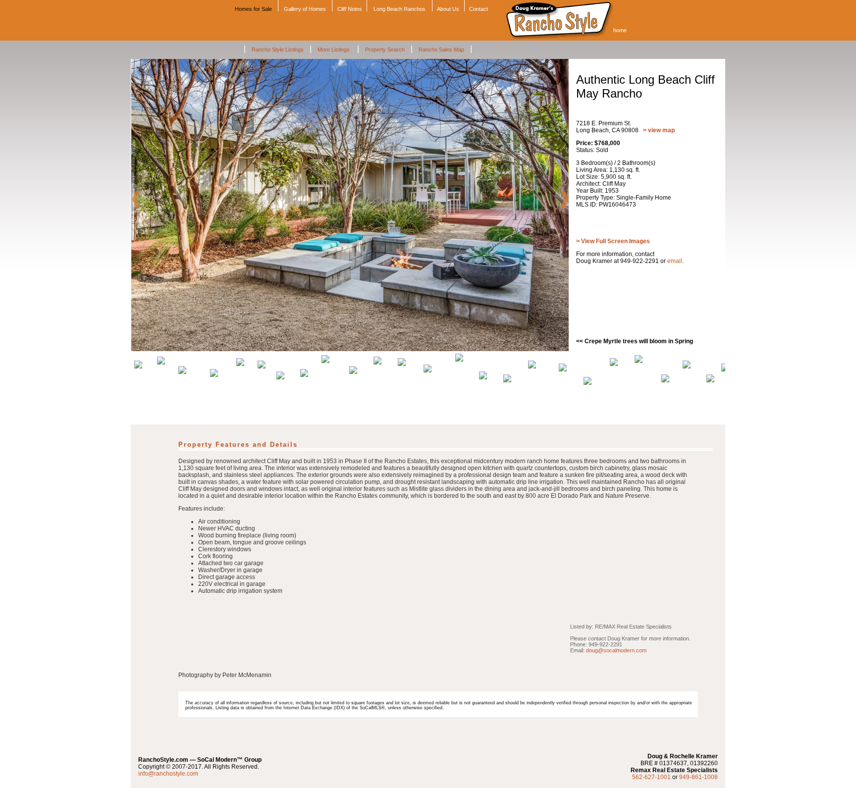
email (674, 261)
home (620, 30)
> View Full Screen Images (613, 241)
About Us (448, 9)
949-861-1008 (698, 777)
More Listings (334, 50)
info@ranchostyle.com (168, 773)
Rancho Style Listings (278, 50)
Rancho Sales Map (441, 50)
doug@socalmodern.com (616, 650)
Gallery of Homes (305, 9)
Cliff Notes (349, 9)
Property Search (385, 50)
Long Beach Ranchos (400, 9)
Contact (478, 9)
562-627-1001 (651, 777)
